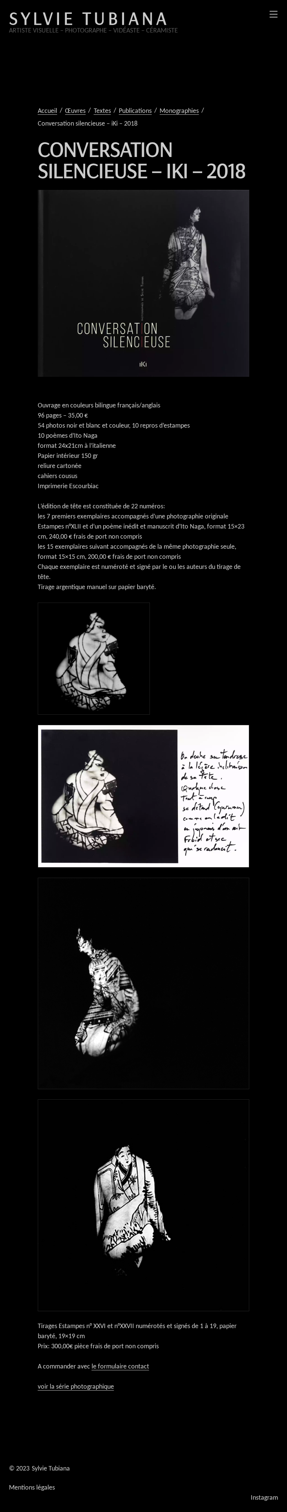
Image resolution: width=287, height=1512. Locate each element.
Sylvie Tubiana (89, 18)
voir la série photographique (76, 1387)
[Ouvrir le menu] (273, 14)
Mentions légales (32, 1487)
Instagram (264, 1498)
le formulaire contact (120, 1366)
